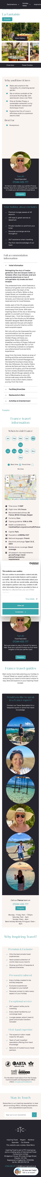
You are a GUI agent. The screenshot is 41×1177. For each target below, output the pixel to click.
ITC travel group (29, 1150)
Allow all (20, 605)
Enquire (7, 19)
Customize (19, 612)
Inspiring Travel (12, 1140)
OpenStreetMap (24, 499)
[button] (20, 485)
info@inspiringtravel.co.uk (26, 1166)
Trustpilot (6, 410)
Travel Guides (27, 65)
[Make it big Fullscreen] (7, 485)
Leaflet (15, 499)
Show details (30, 599)
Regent (22, 1140)
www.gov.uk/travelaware (23, 1082)
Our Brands (25, 1142)
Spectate (15, 1142)
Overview (10, 65)
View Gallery (20, 38)
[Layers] (32, 478)
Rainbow (31, 1140)
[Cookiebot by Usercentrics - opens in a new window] (29, 563)
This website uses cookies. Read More (20, 1145)
